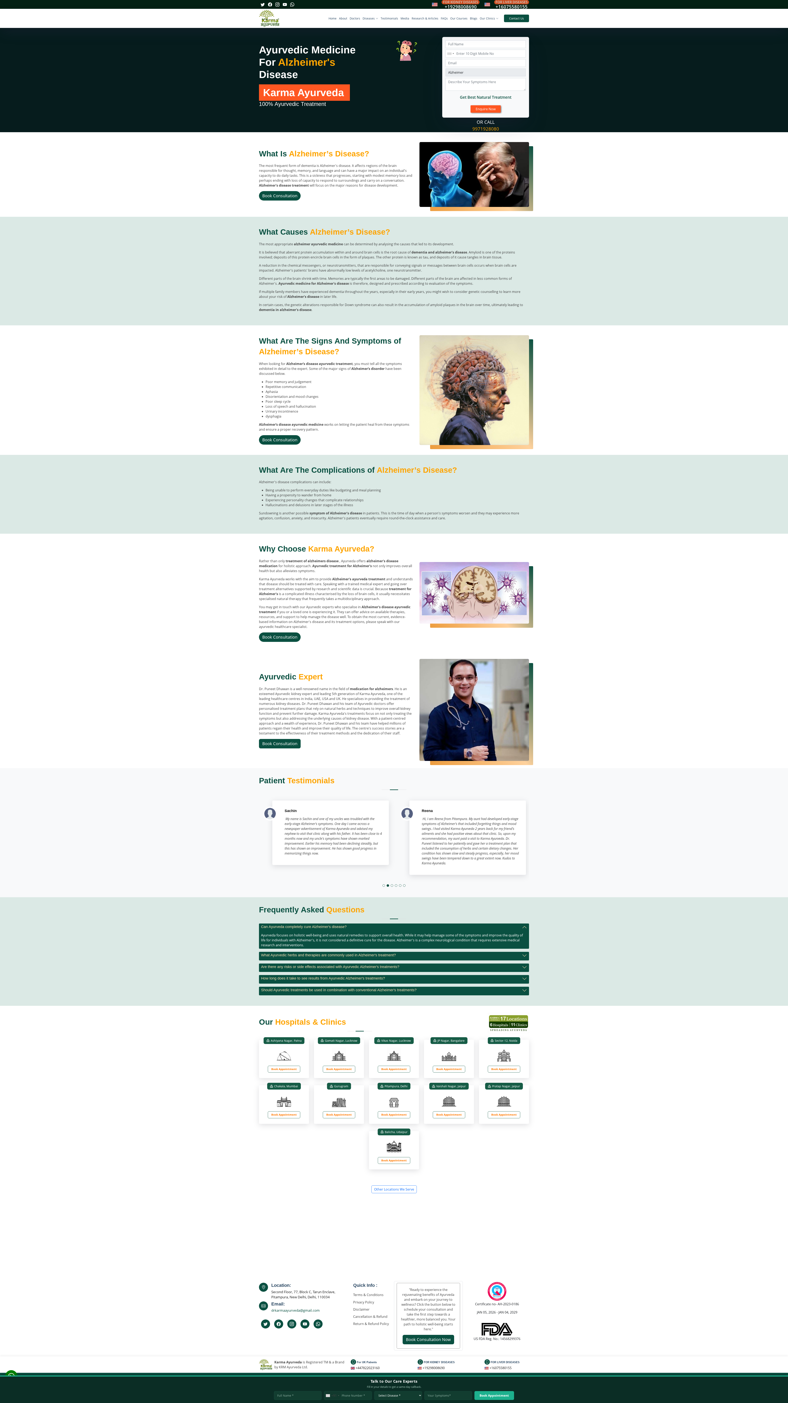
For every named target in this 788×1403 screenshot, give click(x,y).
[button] (384, 885)
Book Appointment (284, 1069)
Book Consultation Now (428, 1339)
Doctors (355, 18)
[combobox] (450, 53)
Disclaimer (361, 1309)
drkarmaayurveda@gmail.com (295, 1310)
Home (333, 18)
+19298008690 (461, 6)
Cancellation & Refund (370, 1316)
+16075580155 (512, 6)
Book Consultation (279, 195)
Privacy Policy (363, 1302)
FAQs (444, 18)
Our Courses (458, 18)
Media (405, 18)
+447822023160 (368, 1368)
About (343, 18)
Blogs (473, 18)
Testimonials (389, 18)
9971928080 (485, 129)
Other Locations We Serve (394, 1189)
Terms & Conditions (368, 1295)
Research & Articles (425, 18)
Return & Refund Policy (371, 1324)
